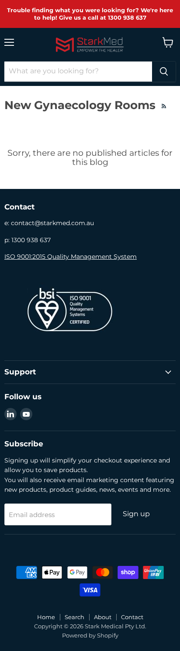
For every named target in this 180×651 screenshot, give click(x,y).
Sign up (136, 514)
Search (74, 616)
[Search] (164, 72)
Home (46, 616)
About (102, 616)
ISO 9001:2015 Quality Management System (70, 256)
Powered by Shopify (90, 635)
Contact (132, 616)
